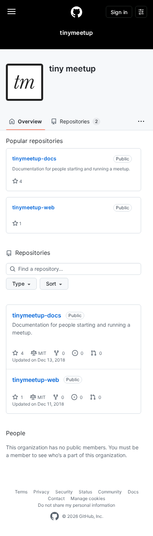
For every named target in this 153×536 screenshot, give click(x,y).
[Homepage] (76, 12)
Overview (30, 121)
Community (110, 492)
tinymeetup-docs (36, 315)
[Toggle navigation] (11, 11)
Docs (133, 492)
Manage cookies (88, 498)
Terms (21, 492)
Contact (56, 498)
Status (85, 492)
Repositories (79, 121)
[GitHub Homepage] (54, 516)
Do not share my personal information (76, 505)
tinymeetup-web (35, 379)
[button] (141, 121)
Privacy (41, 492)
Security (64, 492)
